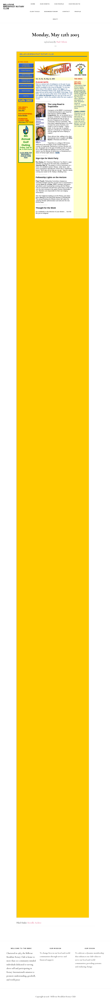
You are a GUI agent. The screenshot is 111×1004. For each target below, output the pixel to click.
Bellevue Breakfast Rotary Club (13, 6)
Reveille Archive (34, 922)
